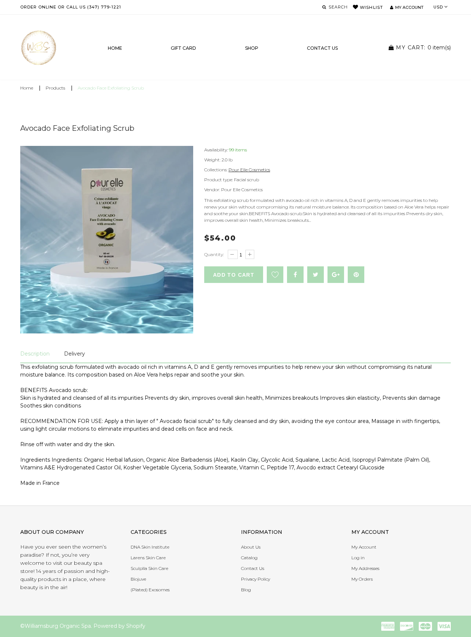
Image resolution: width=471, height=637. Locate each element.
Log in (358, 557)
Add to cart (233, 275)
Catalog (249, 557)
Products (55, 88)
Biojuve (138, 579)
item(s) (423, 47)
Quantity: (214, 254)
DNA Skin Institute (150, 547)
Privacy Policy (255, 579)
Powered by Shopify (119, 626)
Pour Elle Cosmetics (249, 169)
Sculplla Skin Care (149, 568)
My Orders (362, 579)
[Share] (295, 274)
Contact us (322, 48)
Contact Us (252, 568)
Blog (246, 589)
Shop (251, 48)
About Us (251, 547)
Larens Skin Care (148, 557)
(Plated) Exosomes (150, 589)
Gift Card (183, 48)
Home (115, 48)
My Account (363, 547)
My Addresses (365, 568)
